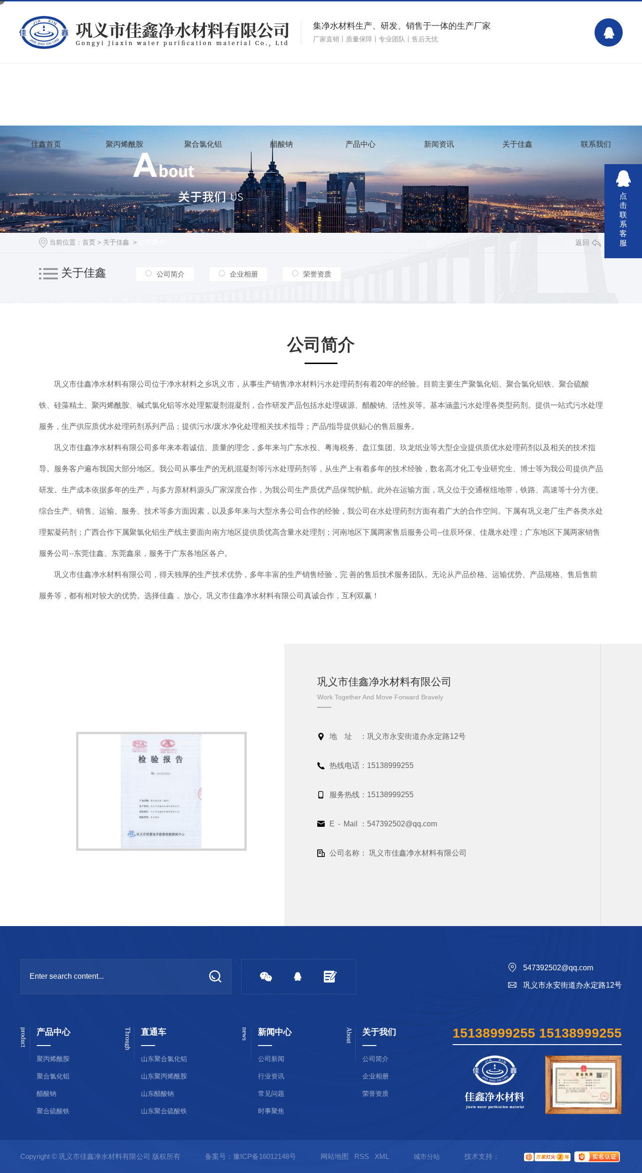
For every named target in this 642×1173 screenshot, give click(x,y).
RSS (361, 1156)
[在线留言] (330, 976)
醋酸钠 (281, 144)
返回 (582, 242)
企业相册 (244, 274)
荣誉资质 (317, 274)
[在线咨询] (609, 32)
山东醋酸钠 (157, 1093)
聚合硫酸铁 (53, 1111)
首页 (88, 242)
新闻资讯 (439, 144)
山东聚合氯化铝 (164, 1058)
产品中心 (360, 144)
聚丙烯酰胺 (124, 144)
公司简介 (152, 242)
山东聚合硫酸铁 (164, 1111)
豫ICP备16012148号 (264, 1156)
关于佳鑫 (517, 144)
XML (382, 1156)
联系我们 (596, 144)
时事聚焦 (271, 1111)
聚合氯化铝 (203, 144)
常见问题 (271, 1093)
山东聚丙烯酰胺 (164, 1076)
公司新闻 (271, 1058)
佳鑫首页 (46, 144)
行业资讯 (271, 1076)
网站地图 (335, 1156)
